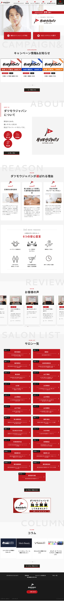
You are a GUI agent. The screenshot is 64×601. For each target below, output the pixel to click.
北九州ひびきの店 (15, 431)
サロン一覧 (43, 3)
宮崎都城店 (43, 443)
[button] (24, 326)
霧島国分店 (14, 454)
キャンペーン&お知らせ (35, 3)
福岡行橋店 (45, 420)
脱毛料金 (27, 3)
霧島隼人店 (45, 454)
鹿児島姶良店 (45, 465)
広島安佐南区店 (44, 364)
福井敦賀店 (15, 364)
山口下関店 (43, 375)
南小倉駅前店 (15, 420)
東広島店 (14, 375)
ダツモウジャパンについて (19, 3)
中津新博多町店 (15, 443)
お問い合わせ (60, 3)
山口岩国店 (43, 409)
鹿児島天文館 (29, 476)
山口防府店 (44, 386)
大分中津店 (44, 431)
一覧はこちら (33, 90)
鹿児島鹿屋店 (15, 465)
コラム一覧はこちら (33, 566)
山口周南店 (14, 398)
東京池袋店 (13, 353)
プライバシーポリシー (5, 598)
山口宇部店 (44, 398)
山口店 (13, 386)
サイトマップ (15, 598)
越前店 (42, 352)
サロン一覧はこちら (33, 490)
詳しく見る (12, 153)
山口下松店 (13, 409)
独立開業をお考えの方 (51, 3)
